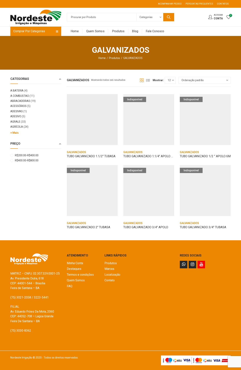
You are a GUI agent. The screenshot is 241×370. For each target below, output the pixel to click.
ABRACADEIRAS (20, 100)
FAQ (69, 286)
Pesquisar (168, 17)
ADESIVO (15, 116)
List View (148, 80)
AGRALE (15, 121)
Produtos (114, 58)
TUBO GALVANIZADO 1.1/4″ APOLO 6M (149, 156)
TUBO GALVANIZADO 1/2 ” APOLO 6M (205, 156)
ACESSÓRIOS (18, 106)
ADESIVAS (16, 111)
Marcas (109, 269)
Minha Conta (75, 263)
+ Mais (14, 132)
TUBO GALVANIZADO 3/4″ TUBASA (203, 227)
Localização (112, 274)
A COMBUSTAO (19, 95)
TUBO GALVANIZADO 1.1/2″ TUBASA (91, 156)
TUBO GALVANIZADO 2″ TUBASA (88, 227)
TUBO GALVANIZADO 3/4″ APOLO (145, 227)
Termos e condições (80, 274)
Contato (109, 280)
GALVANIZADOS (76, 152)
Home (102, 58)
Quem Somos (76, 280)
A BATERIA (17, 90)
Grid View (142, 80)
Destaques (74, 269)
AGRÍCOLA (16, 126)
